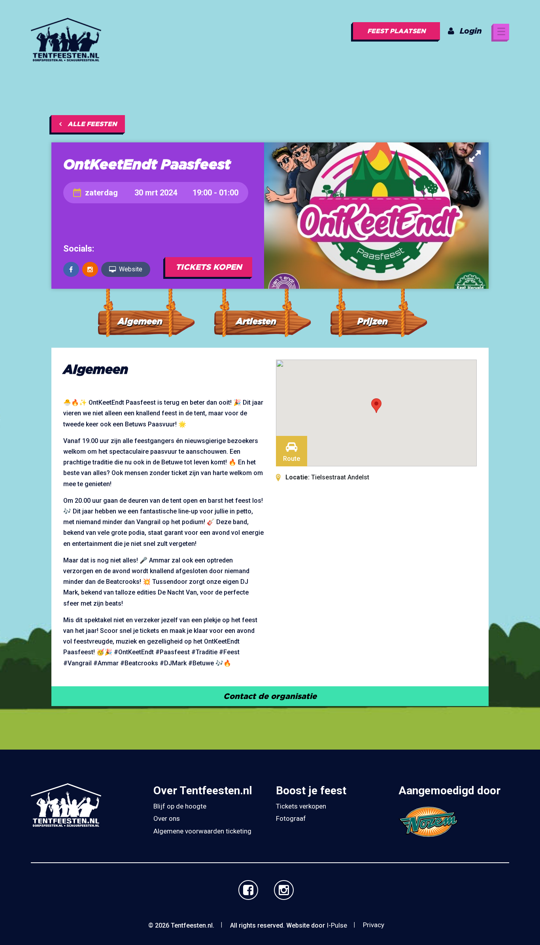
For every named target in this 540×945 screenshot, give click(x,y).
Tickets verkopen (301, 806)
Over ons (166, 818)
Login (471, 30)
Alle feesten (92, 123)
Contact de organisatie (270, 696)
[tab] (145, 309)
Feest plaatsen (396, 30)
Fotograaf (291, 818)
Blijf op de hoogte (179, 806)
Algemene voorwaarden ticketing (202, 831)
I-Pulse (337, 925)
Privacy (373, 925)
